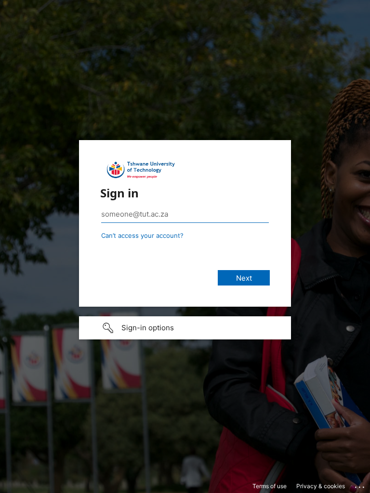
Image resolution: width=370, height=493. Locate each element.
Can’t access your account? (142, 235)
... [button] (360, 485)
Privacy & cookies (320, 486)
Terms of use (269, 486)
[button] (185, 327)
